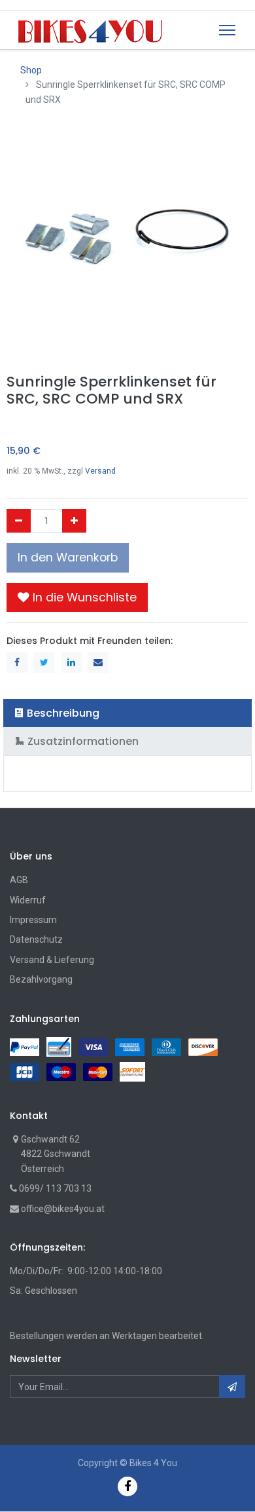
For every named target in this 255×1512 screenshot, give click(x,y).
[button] (77, 597)
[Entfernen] (19, 521)
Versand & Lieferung (52, 959)
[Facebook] (127, 1486)
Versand (100, 471)
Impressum (33, 920)
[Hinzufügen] (74, 521)
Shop (31, 70)
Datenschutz (36, 939)
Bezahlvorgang (41, 979)
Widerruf (28, 900)
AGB (19, 880)
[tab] (127, 713)
